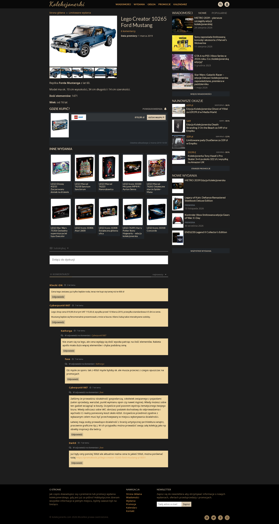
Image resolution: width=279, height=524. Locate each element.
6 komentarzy (128, 31)
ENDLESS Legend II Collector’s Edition (206, 232)
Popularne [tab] (219, 12)
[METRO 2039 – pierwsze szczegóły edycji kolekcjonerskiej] (182, 24)
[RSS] (206, 517)
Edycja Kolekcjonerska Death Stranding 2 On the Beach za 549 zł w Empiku (206, 127)
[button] (220, 4)
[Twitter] (213, 517)
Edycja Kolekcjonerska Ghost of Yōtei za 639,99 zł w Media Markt (207, 110)
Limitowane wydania (80, 12)
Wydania (139, 4)
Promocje (164, 4)
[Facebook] (220, 517)
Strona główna (57, 12)
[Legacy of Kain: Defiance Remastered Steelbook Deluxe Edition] (177, 203)
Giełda (152, 4)
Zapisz (186, 504)
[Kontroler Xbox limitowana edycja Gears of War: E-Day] (177, 220)
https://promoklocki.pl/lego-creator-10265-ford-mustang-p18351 (111, 457)
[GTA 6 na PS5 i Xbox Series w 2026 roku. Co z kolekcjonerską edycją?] (182, 62)
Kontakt (130, 511)
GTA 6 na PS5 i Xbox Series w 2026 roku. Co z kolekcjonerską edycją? (211, 58)
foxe (101, 392)
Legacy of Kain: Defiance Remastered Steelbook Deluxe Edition (205, 199)
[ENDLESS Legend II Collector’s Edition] (177, 237)
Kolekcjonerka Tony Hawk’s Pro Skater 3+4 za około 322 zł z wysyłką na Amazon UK (208, 158)
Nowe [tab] (202, 12)
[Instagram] (227, 517)
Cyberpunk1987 (99, 335)
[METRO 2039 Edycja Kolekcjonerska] (177, 186)
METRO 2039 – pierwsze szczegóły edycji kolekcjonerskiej (208, 20)
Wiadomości (123, 4)
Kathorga (100, 363)
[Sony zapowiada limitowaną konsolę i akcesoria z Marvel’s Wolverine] (182, 43)
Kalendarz (180, 4)
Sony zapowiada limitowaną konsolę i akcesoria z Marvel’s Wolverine (210, 39)
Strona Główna (134, 494)
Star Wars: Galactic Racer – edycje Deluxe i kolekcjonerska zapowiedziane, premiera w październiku (211, 79)
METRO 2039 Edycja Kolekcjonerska (205, 180)
